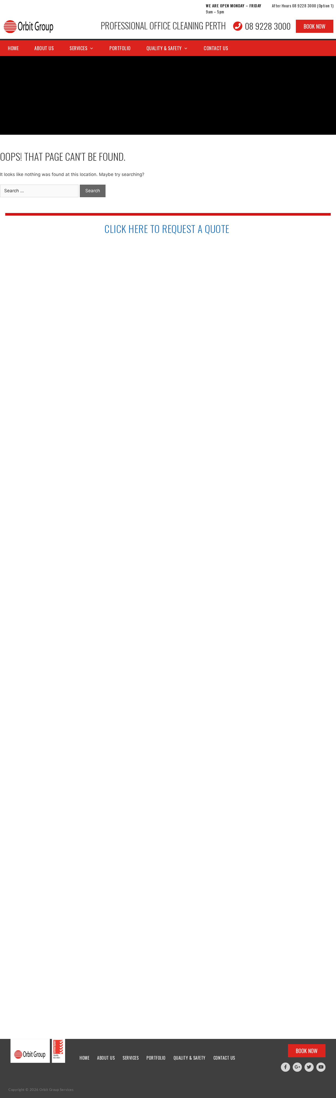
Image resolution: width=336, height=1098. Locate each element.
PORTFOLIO (120, 48)
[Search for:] (40, 190)
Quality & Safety (164, 48)
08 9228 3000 (304, 5)
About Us (44, 48)
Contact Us (216, 48)
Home (13, 48)
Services (78, 48)
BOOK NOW (315, 26)
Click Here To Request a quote (166, 228)
